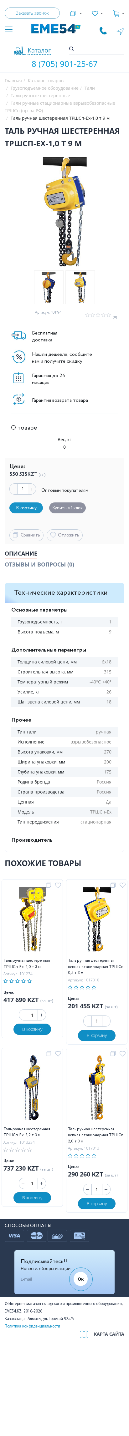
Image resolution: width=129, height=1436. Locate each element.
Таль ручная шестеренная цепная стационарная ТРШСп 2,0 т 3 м (95, 1135)
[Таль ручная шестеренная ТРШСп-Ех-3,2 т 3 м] (32, 1088)
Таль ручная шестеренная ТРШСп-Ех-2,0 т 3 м (26, 964)
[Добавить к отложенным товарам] (59, 885)
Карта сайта (109, 1334)
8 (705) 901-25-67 (65, 63)
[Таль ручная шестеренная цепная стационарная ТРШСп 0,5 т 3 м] (97, 920)
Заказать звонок (32, 13)
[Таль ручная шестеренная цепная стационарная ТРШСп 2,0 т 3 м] (96, 1088)
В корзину (32, 1029)
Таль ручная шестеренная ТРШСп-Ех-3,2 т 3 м (26, 1132)
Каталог (39, 50)
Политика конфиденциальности (32, 1326)
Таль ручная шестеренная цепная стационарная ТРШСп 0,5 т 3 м (95, 967)
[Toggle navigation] (9, 30)
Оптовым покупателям (64, 490)
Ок (81, 1279)
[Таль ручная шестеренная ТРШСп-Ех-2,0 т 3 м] (32, 920)
